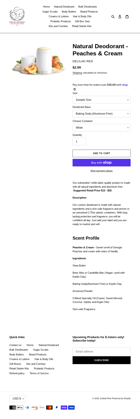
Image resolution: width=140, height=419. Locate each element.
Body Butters (16, 354)
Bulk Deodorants (18, 349)
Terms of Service (39, 373)
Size (75, 93)
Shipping (77, 72)
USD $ (17, 398)
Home (30, 345)
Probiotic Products (44, 368)
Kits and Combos (36, 363)
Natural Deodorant (49, 345)
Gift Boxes (15, 363)
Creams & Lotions (19, 359)
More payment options (102, 170)
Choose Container (83, 121)
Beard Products (37, 354)
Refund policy (17, 373)
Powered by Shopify (121, 398)
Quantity (77, 134)
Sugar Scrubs (40, 349)
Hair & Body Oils (44, 359)
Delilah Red (105, 398)
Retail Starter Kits (19, 368)
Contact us (15, 345)
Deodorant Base (82, 107)
